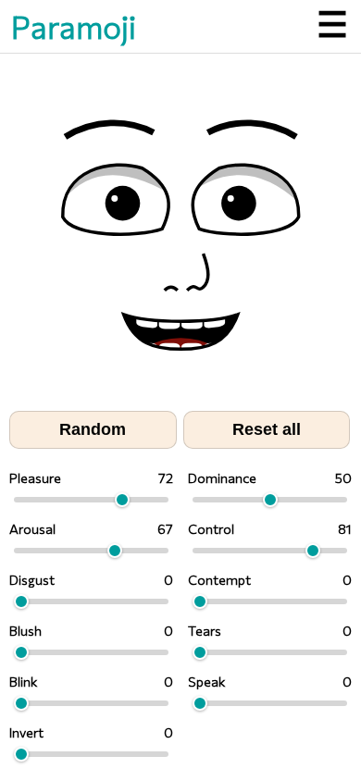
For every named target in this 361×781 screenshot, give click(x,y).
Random (92, 429)
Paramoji (73, 26)
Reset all (266, 429)
